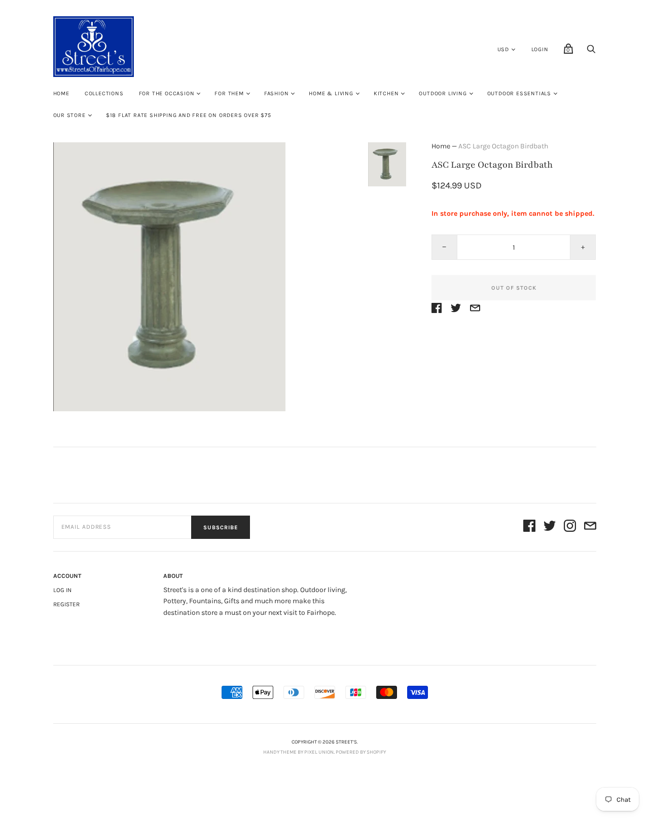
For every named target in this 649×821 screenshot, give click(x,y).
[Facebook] (529, 527)
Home (61, 93)
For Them (228, 93)
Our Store (69, 115)
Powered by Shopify (361, 752)
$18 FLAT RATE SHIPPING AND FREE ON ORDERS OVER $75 (188, 115)
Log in (62, 590)
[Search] (591, 52)
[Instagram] (570, 527)
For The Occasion (167, 93)
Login (540, 49)
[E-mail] (590, 527)
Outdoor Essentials (519, 93)
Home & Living (331, 93)
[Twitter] (550, 527)
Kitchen (386, 93)
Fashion (276, 93)
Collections (104, 93)
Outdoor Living (442, 93)
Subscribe (220, 527)
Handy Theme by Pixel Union (298, 752)
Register (66, 604)
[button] (387, 164)
